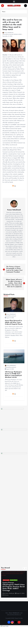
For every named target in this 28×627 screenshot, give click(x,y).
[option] (14, 584)
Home (3, 11)
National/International (8, 34)
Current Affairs (13, 580)
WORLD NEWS (18, 34)
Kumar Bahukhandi (8, 32)
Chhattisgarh (6, 580)
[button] (24, 568)
